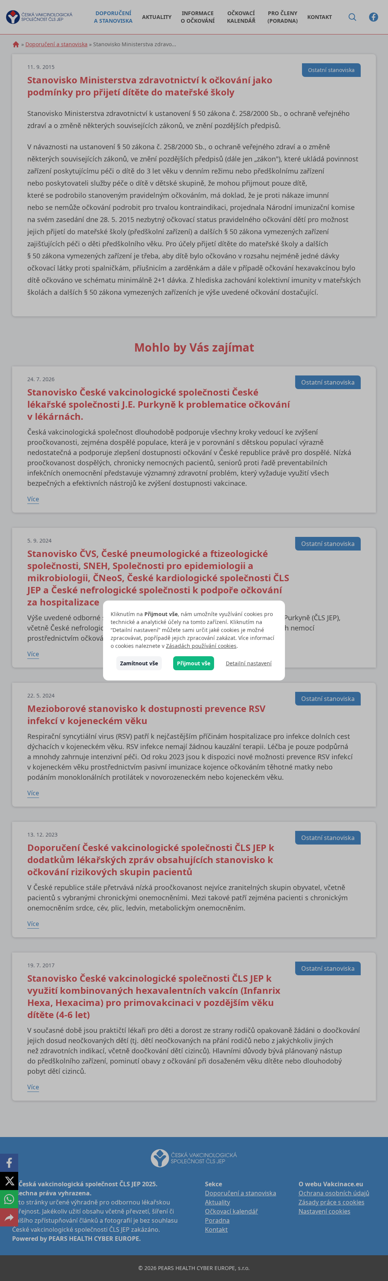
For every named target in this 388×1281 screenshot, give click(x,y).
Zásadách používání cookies (201, 645)
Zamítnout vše (139, 663)
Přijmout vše (193, 663)
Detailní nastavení (249, 663)
